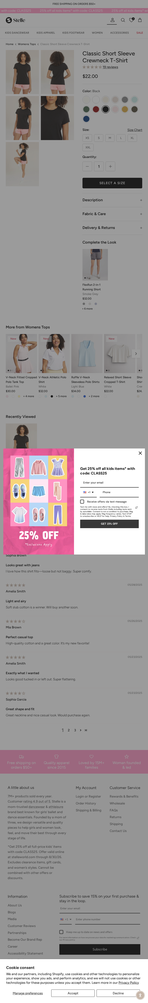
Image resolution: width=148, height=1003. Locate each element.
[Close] (140, 453)
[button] (140, 995)
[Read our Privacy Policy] (136, 507)
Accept (73, 993)
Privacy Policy (129, 983)
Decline (118, 993)
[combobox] (88, 492)
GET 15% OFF (109, 523)
